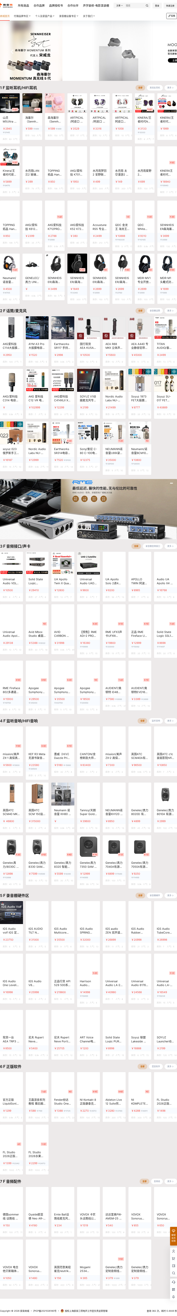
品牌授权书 (56, 5)
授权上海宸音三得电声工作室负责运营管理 (86, 1310)
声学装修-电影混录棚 (96, 5)
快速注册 (170, 5)
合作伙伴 (72, 5)
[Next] (164, 51)
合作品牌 (39, 5)
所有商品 (23, 5)
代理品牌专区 (21, 16)
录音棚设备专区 (67, 16)
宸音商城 (24, 1310)
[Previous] (12, 51)
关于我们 (88, 16)
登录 (157, 5)
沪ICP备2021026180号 (45, 1310)
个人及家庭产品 (43, 16)
